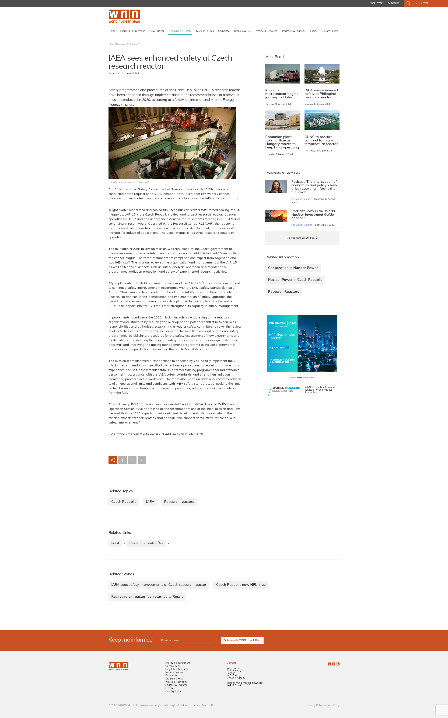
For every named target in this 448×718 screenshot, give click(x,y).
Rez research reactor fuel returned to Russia (147, 597)
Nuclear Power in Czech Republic (295, 280)
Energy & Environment (132, 31)
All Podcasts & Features (301, 238)
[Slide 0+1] (293, 377)
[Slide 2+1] (305, 377)
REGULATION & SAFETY (128, 44)
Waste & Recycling (266, 31)
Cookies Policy (331, 705)
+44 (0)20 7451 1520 (238, 685)
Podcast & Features (176, 685)
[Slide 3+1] (311, 377)
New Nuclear (157, 31)
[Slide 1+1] (299, 377)
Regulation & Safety (180, 31)
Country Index (330, 31)
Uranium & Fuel (242, 31)
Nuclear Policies (205, 31)
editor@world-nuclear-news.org (244, 683)
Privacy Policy (315, 705)
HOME (111, 44)
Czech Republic (123, 502)
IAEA (150, 502)
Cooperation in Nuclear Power (293, 268)
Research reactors (179, 502)
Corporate (224, 31)
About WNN (376, 3)
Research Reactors (283, 292)
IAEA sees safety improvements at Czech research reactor (158, 585)
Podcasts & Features (294, 31)
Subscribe (393, 3)
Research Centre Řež (146, 543)
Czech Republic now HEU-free (241, 585)
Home (112, 31)
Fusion (313, 31)
